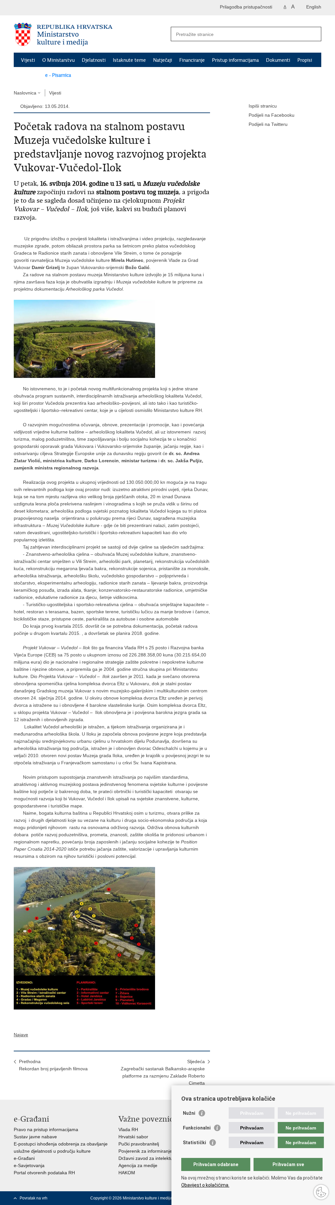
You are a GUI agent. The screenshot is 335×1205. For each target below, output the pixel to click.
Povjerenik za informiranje (145, 1151)
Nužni (189, 1113)
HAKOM (126, 1172)
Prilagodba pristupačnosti (246, 6)
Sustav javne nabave (35, 1136)
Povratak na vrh (33, 1198)
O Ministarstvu (58, 60)
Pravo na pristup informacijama (46, 1129)
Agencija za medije (137, 1165)
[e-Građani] (42, 7)
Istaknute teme (129, 60)
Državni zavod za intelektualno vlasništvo (160, 1158)
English (313, 6)
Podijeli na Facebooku (271, 115)
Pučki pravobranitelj (138, 1143)
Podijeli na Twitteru (268, 124)
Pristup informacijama (235, 60)
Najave (21, 1034)
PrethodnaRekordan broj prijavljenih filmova (53, 1065)
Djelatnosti (94, 60)
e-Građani (24, 1158)
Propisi (304, 60)
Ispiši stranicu (263, 106)
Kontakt (29, 75)
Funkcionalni (197, 1127)
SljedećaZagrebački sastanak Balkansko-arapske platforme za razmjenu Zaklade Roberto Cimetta (163, 1072)
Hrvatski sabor (133, 1136)
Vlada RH (128, 1129)
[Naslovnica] (91, 34)
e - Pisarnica (58, 75)
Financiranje (192, 60)
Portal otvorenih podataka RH (44, 1172)
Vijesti (28, 60)
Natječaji (162, 60)
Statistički (194, 1142)
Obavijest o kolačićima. (205, 1185)
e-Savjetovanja (29, 1165)
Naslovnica (25, 92)
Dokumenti (278, 60)
